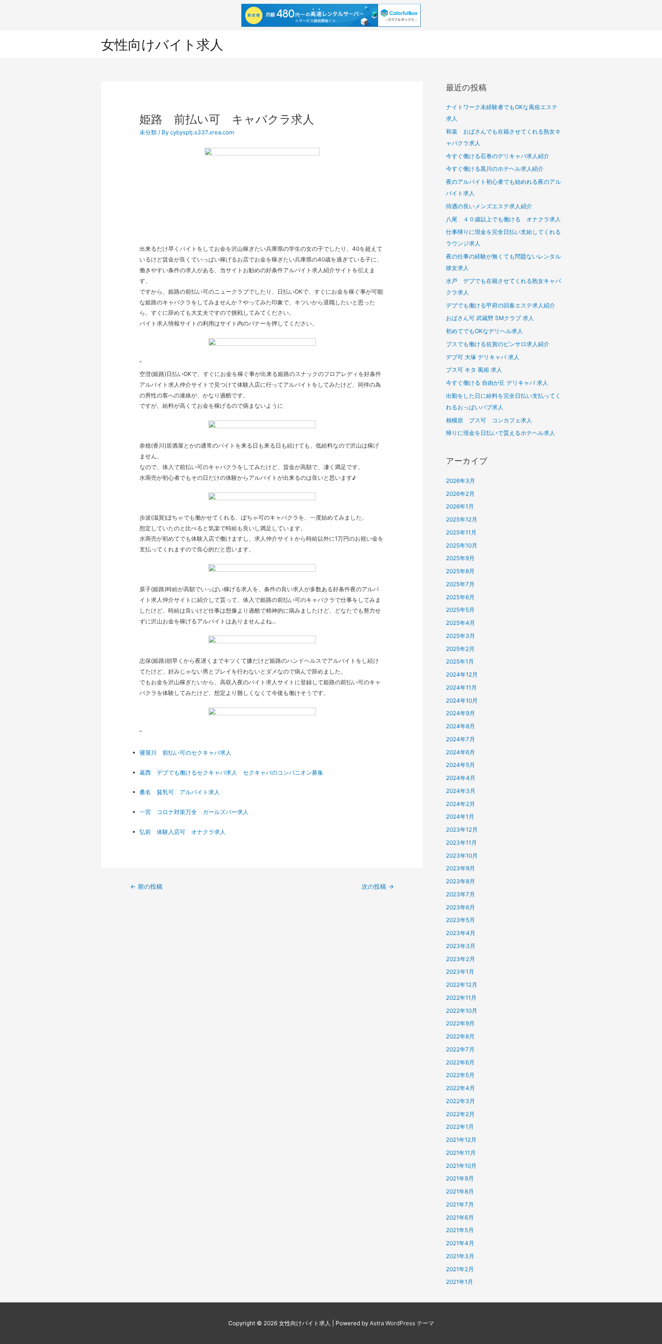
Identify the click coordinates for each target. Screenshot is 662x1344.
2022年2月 (460, 1114)
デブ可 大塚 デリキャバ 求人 (482, 357)
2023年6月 (460, 907)
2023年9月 (460, 868)
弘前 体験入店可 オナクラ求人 (182, 832)
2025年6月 (460, 597)
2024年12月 (462, 674)
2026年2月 (460, 493)
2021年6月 (460, 1217)
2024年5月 (460, 764)
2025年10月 (461, 545)
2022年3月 (460, 1101)
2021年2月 (460, 1269)
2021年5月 (460, 1230)
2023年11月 (461, 842)
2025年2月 (460, 648)
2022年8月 (460, 1036)
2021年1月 (459, 1281)
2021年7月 (460, 1204)
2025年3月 (460, 635)
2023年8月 (460, 881)
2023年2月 (460, 959)
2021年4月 (460, 1243)
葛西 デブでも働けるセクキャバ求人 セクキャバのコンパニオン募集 (231, 772)
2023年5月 (460, 920)
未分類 (148, 132)
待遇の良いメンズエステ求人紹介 (489, 206)
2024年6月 (460, 752)
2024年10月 (462, 700)
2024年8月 (460, 726)
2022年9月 (460, 1023)
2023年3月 (460, 946)
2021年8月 (460, 1191)
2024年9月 (460, 713)
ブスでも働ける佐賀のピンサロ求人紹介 (497, 344)
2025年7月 (460, 584)
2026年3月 (460, 480)
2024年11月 (461, 687)
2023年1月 (460, 971)
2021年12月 (461, 1139)
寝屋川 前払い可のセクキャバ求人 (185, 752)
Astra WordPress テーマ (402, 1323)
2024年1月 (460, 816)
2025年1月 (460, 661)
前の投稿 (146, 886)
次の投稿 (378, 886)
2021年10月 (461, 1165)
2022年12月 (461, 984)
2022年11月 (461, 997)
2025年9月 (460, 558)
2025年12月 (461, 519)
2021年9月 (460, 1178)
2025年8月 (460, 571)
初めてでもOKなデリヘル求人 (484, 331)
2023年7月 (460, 894)
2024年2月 (460, 804)
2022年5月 (460, 1075)
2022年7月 (460, 1049)
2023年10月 (462, 855)
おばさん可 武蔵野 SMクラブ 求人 (490, 318)
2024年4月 (460, 778)
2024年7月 (460, 739)
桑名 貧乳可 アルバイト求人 (179, 792)
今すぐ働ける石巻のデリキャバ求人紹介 (497, 156)
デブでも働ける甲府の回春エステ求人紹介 (500, 305)
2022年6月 (460, 1062)
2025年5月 (460, 609)
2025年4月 (460, 622)
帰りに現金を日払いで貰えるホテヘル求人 (500, 433)
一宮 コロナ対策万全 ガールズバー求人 (194, 812)
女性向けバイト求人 (162, 44)
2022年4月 (460, 1088)
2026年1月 (460, 506)
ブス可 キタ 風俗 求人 (474, 369)
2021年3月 (460, 1256)
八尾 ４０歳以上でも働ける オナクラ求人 (503, 219)
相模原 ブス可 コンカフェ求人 (489, 420)
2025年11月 (461, 532)
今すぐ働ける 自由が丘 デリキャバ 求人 (497, 382)
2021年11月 (461, 1152)
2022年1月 (460, 1126)
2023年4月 (460, 933)
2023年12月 (462, 829)
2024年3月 (460, 791)
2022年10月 (461, 1010)
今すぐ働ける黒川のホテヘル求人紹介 (495, 168)
